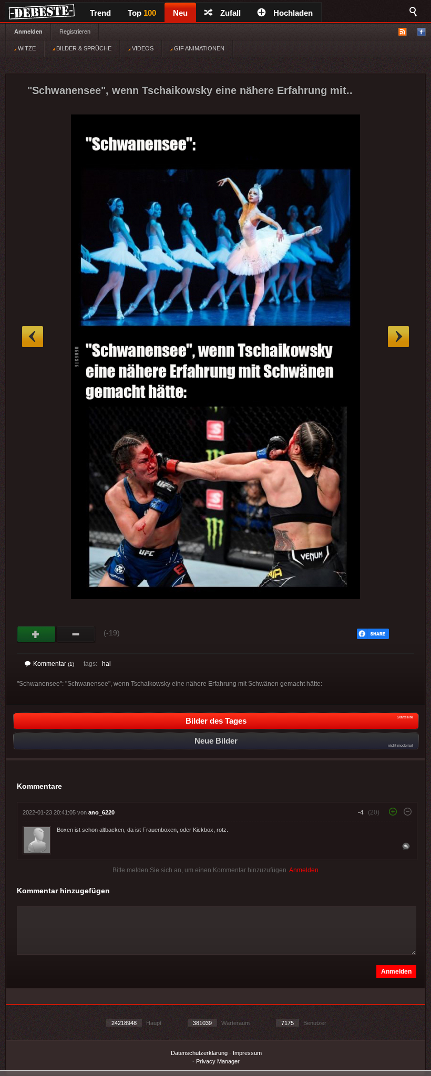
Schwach (76, 634)
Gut (36, 634)
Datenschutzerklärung (199, 1053)
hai (106, 663)
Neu (180, 12)
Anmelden (28, 31)
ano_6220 (101, 812)
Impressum (247, 1053)
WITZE (26, 48)
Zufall (230, 12)
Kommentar (53, 663)
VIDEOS (141, 48)
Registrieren (74, 31)
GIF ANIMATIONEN (198, 48)
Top (142, 12)
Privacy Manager (218, 1061)
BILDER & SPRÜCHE (83, 48)
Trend (100, 12)
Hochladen (293, 12)
